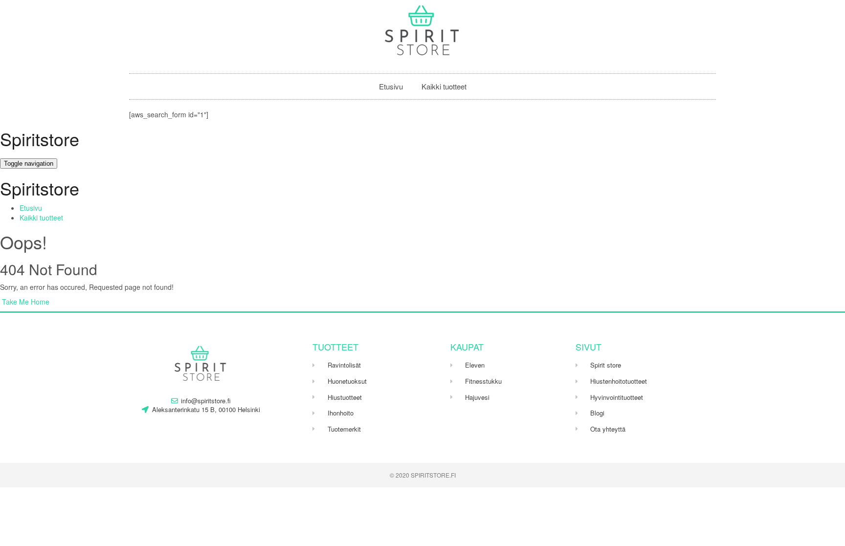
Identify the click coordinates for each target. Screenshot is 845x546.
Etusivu (391, 86)
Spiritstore (39, 138)
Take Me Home (24, 301)
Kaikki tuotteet (444, 86)
